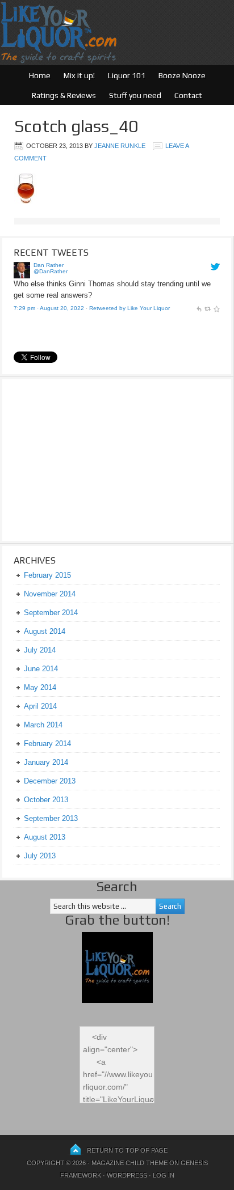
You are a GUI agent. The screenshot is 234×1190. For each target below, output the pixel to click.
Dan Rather (49, 265)
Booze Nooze (182, 75)
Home (40, 75)
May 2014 (40, 687)
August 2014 (44, 631)
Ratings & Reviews (64, 95)
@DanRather (51, 271)
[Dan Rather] (22, 276)
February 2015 (47, 575)
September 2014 (51, 612)
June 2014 (41, 668)
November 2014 (50, 594)
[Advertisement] (85, 459)
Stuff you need (135, 95)
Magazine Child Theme (129, 1162)
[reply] (198, 308)
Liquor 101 (126, 75)
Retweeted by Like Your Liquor (129, 308)
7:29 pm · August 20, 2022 (49, 308)
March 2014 (43, 725)
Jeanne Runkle (119, 145)
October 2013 (46, 799)
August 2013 (44, 837)
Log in (163, 1175)
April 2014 (40, 706)
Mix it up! (79, 75)
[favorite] (216, 308)
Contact (188, 95)
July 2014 (40, 650)
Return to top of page (127, 1150)
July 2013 (40, 856)
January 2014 (46, 762)
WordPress (127, 1175)
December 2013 (50, 781)
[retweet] (207, 308)
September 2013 (51, 818)
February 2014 (47, 743)
